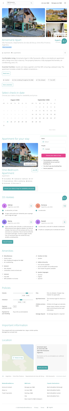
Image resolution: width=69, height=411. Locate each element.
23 (26, 118)
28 (18, 122)
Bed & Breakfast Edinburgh (54, 387)
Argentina (5, 45)
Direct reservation (7, 47)
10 (4, 114)
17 (4, 118)
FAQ (26, 396)
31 (4, 125)
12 (11, 114)
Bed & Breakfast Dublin (53, 390)
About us (4, 390)
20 (15, 118)
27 (15, 122)
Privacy (36, 407)
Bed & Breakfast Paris (53, 396)
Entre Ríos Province (43, 43)
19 (11, 118)
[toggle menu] (65, 3)
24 (4, 122)
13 (15, 114)
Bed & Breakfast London (54, 393)
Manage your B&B (30, 387)
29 (22, 122)
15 (22, 114)
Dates (43, 138)
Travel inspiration (7, 393)
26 (11, 122)
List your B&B (28, 390)
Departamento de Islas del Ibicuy (24, 43)
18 (7, 118)
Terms (42, 407)
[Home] (3, 376)
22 (22, 118)
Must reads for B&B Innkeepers (33, 399)
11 (7, 114)
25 (7, 122)
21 (18, 118)
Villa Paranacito (7, 43)
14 (18, 114)
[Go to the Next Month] (55, 99)
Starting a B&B (29, 393)
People (43, 145)
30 (26, 122)
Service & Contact (7, 387)
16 (26, 114)
